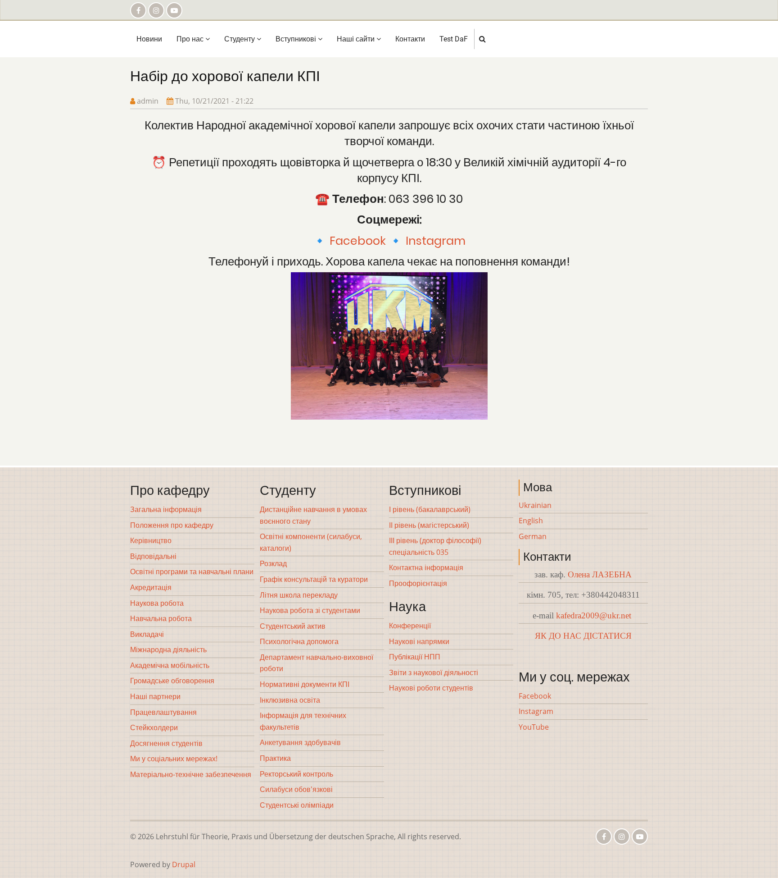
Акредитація (151, 587)
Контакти (410, 39)
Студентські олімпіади (297, 805)
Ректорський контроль (296, 774)
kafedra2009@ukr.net (593, 615)
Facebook (358, 241)
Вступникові (297, 39)
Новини (149, 39)
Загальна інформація (166, 509)
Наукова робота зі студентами (310, 610)
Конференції (410, 626)
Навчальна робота (161, 618)
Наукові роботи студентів (431, 688)
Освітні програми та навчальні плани (191, 571)
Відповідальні (153, 556)
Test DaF (453, 39)
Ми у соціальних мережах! (173, 759)
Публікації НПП (414, 657)
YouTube (534, 727)
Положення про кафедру (171, 525)
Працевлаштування (163, 712)
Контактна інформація (426, 567)
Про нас (190, 39)
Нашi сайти (356, 39)
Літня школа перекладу (299, 595)
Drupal (183, 864)
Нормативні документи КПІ (304, 684)
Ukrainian (535, 505)
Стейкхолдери (154, 727)
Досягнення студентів (166, 743)
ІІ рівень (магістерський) (429, 525)
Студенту (240, 39)
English (531, 521)
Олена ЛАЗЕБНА (600, 574)
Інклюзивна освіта (290, 700)
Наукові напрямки (419, 641)
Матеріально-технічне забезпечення (190, 774)
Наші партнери (155, 696)
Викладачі (147, 634)
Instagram (436, 241)
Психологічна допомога (299, 641)
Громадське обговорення (172, 681)
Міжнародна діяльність (168, 649)
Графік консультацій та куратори (314, 579)
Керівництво (151, 540)
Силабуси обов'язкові (296, 789)
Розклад (273, 563)
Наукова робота (157, 603)
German (533, 536)
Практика (275, 758)
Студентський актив (293, 626)
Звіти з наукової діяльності (433, 672)
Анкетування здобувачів (300, 742)
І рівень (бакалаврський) (429, 509)
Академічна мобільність (169, 665)
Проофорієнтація (418, 583)
